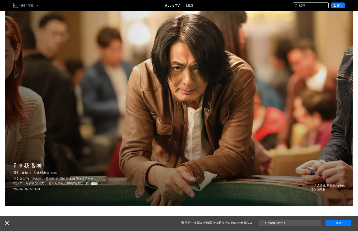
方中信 (341, 185)
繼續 (338, 223)
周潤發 (331, 185)
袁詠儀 (321, 185)
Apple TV (172, 5)
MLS (189, 5)
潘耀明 (321, 189)
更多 (94, 183)
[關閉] (7, 223)
